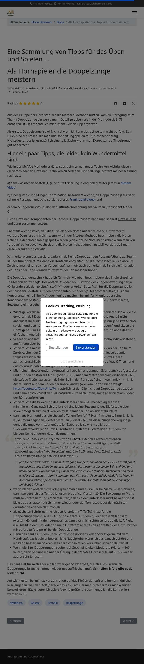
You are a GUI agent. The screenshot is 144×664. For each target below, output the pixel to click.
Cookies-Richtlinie (72, 361)
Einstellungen (58, 347)
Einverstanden (86, 347)
